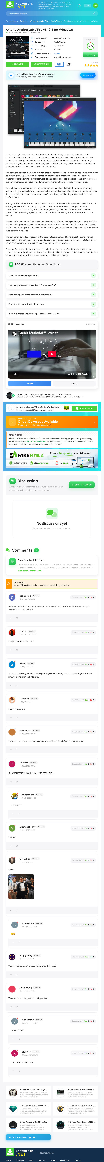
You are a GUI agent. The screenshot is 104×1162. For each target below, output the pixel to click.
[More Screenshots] (59, 64)
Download (18, 64)
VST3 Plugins (59, 397)
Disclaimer (65, 1160)
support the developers (36, 441)
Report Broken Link (41, 64)
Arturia (19, 397)
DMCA (78, 1160)
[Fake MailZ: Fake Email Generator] (52, 458)
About (9, 1160)
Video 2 (74, 383)
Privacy (41, 1160)
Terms (52, 1160)
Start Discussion (83, 484)
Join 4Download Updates (23, 1137)
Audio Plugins (56, 21)
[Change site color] (79, 5)
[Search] (94, 13)
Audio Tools (44, 21)
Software (24, 21)
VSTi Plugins (40, 397)
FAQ (31, 1160)
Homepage (13, 21)
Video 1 (30, 383)
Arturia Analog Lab (28, 397)
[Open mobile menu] (95, 5)
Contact (20, 1160)
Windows (34, 21)
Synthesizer (69, 397)
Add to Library (90, 55)
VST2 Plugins (49, 397)
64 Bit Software (79, 397)
